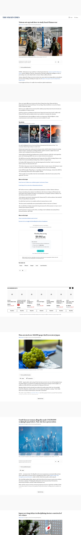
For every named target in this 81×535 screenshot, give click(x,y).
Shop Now (12, 310)
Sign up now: (21, 24)
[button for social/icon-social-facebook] (58, 62)
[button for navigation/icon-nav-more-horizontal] (61, 62)
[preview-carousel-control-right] (60, 134)
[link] (11, 17)
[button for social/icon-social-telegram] (55, 62)
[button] (70, 17)
